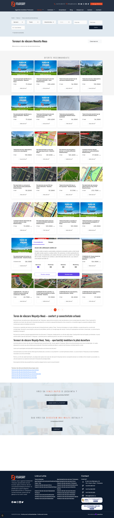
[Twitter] (88, 4)
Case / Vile (38, 483)
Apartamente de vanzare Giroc (66, 481)
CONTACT (57, 429)
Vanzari (39, 10)
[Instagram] (83, 4)
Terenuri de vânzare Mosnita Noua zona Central (25, 370)
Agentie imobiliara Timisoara (24, 10)
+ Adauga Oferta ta (96, 4)
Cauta (96, 27)
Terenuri (37, 493)
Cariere (89, 10)
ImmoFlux (100, 514)
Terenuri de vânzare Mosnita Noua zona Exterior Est (26, 374)
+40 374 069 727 (60, 4)
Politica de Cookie (42, 514)
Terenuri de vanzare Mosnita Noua (45, 496)
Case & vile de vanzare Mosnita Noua (45, 487)
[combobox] (18, 22)
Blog (71, 10)
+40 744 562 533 (90, 489)
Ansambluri (62, 10)
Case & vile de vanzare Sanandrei (45, 491)
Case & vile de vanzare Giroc (43, 485)
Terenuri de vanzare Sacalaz (65, 498)
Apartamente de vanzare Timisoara (67, 479)
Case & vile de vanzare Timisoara (67, 483)
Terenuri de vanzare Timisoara (66, 493)
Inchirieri (50, 10)
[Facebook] (79, 4)
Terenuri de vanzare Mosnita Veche (67, 496)
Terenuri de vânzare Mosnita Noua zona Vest (24, 377)
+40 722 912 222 (90, 492)
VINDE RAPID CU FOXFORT (57, 403)
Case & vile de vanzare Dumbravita (67, 485)
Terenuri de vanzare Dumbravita (44, 494)
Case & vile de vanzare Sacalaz (66, 491)
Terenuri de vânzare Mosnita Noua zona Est (23, 372)
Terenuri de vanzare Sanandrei (44, 498)
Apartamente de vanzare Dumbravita (46, 481)
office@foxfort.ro (72, 4)
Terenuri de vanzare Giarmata (66, 494)
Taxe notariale (39, 479)
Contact (98, 10)
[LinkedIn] (86, 4)
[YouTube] (81, 4)
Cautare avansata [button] (18, 32)
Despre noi (80, 10)
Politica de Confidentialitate (29, 514)
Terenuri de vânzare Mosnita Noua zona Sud (23, 375)
